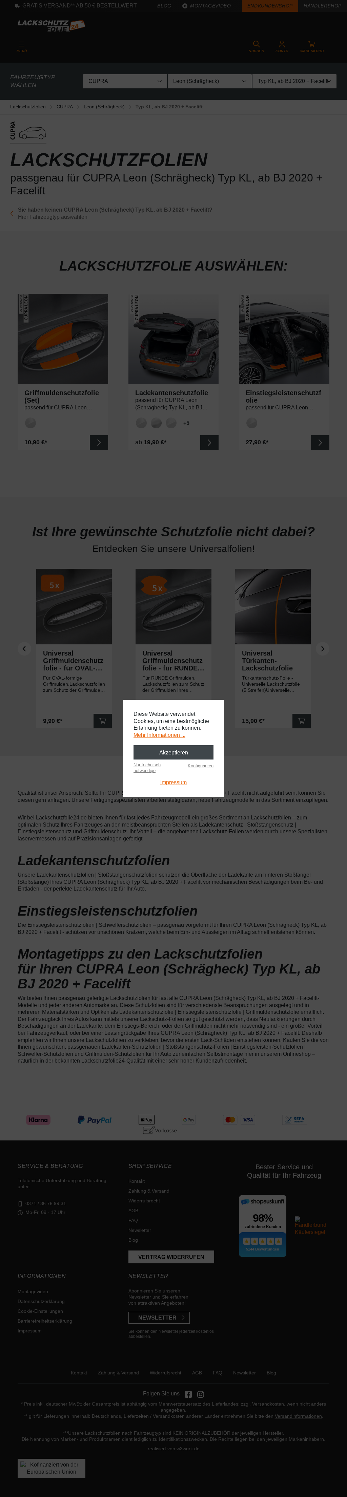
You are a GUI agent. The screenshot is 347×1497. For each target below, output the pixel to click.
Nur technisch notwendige (147, 767)
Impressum (173, 782)
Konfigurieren (200, 765)
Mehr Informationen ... (159, 735)
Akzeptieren (173, 752)
